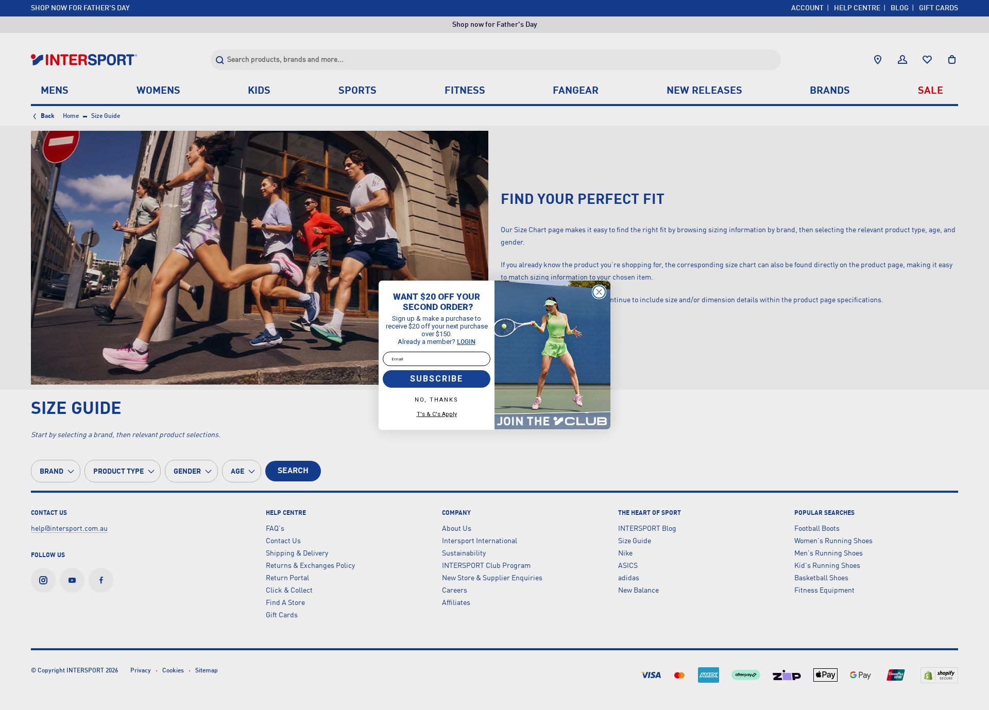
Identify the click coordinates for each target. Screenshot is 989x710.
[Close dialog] (599, 292)
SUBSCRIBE (436, 379)
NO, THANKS (436, 399)
